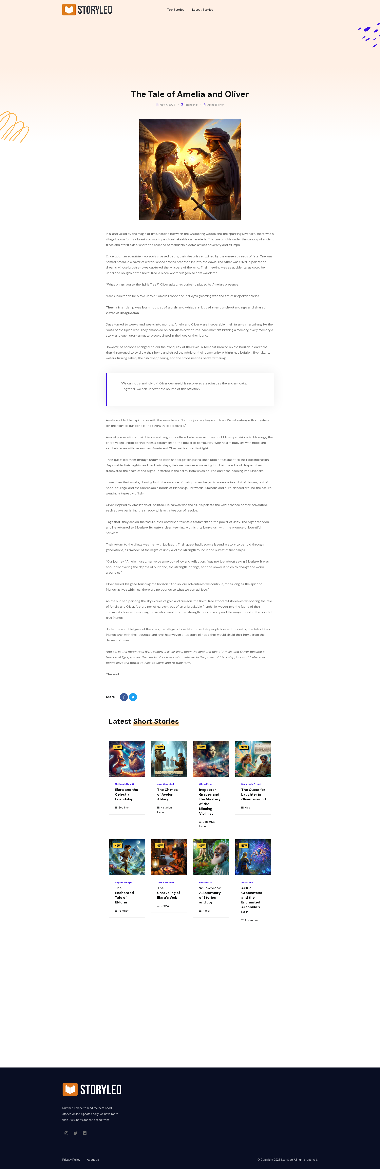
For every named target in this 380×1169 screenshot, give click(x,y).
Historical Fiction (164, 810)
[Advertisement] (190, 56)
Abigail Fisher (215, 104)
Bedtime (123, 807)
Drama (164, 906)
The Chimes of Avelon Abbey (167, 794)
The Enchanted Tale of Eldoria (124, 895)
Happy (206, 910)
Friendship (191, 104)
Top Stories (175, 10)
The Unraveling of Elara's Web (168, 893)
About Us (93, 1159)
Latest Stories (202, 10)
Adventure (251, 920)
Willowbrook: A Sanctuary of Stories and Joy (210, 895)
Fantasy (123, 910)
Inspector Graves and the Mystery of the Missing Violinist (210, 801)
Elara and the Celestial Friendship (126, 794)
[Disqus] (190, 992)
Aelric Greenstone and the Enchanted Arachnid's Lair (251, 900)
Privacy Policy (71, 1159)
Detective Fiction (207, 824)
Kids (247, 807)
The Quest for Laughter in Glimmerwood (253, 794)
